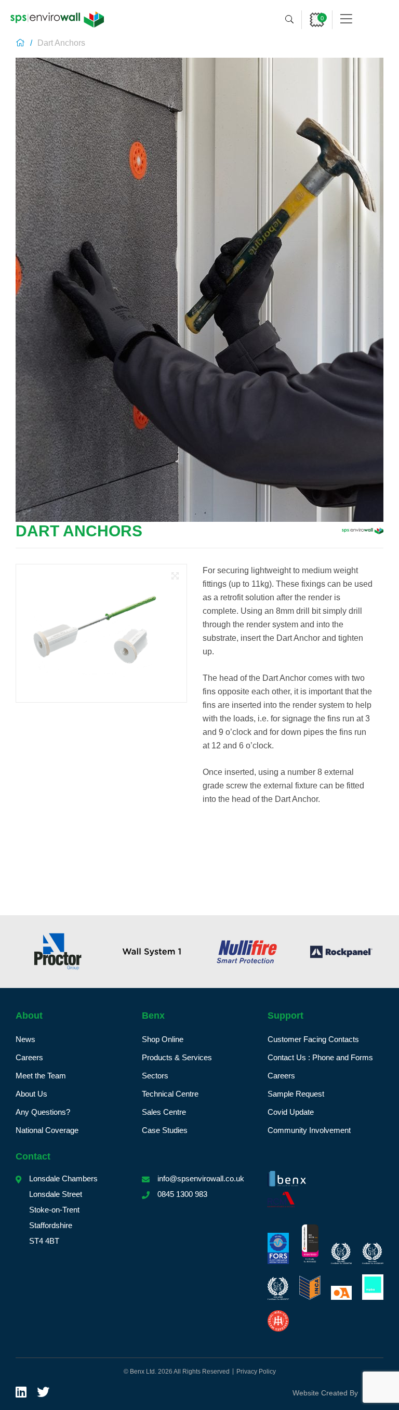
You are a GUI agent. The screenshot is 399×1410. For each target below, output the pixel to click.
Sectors (155, 1075)
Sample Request (296, 1093)
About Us (31, 1093)
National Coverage (47, 1130)
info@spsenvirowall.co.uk (200, 1178)
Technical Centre (170, 1093)
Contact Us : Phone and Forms (320, 1057)
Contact (33, 1156)
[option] (83, 952)
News (25, 1039)
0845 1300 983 (182, 1194)
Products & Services (177, 1057)
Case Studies (165, 1130)
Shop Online (162, 1039)
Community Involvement (309, 1130)
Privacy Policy (256, 1371)
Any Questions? (43, 1112)
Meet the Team (41, 1075)
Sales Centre (164, 1112)
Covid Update (291, 1112)
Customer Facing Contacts (313, 1039)
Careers (29, 1057)
